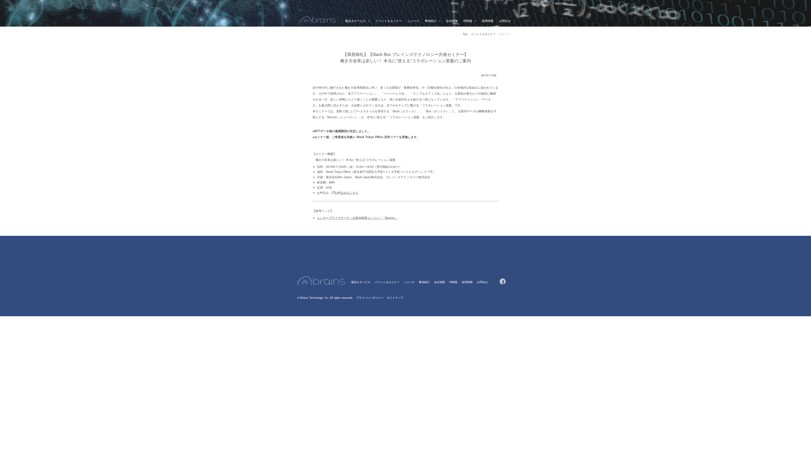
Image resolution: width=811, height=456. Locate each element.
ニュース (413, 21)
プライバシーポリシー (370, 298)
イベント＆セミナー (388, 21)
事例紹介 (424, 282)
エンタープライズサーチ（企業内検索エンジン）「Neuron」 (357, 218)
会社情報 (452, 21)
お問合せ (505, 21)
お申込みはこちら (346, 192)
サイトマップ (395, 298)
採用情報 (488, 21)
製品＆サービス (355, 21)
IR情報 (467, 21)
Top (465, 34)
